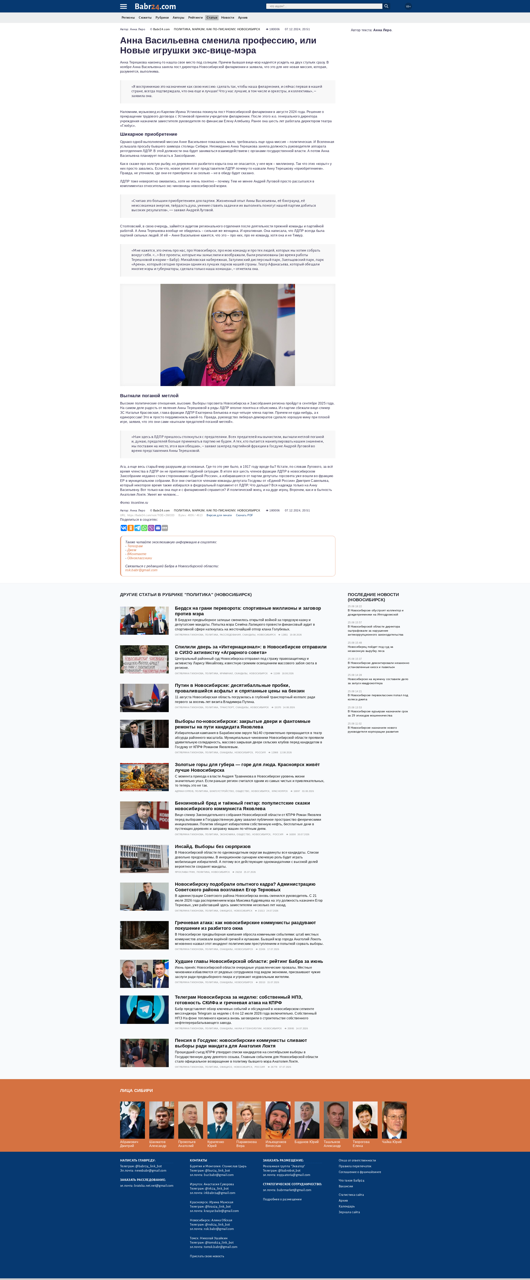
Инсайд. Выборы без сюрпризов (213, 846)
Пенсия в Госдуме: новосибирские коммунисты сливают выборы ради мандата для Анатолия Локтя (241, 1043)
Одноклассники (139, 558)
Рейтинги (195, 17)
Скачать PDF (244, 515)
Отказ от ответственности (357, 1160)
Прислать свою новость (207, 1256)
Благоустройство (222, 791)
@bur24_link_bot (217, 1170)
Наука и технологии (248, 1028)
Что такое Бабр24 (351, 1180)
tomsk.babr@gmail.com (220, 1247)
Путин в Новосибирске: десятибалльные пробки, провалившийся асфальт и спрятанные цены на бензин (240, 688)
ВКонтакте (137, 554)
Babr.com (155, 6)
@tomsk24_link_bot (219, 1242)
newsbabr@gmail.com (150, 1170)
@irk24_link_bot (217, 1188)
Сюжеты (145, 17)
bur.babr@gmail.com (219, 1175)
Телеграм (135, 546)
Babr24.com (161, 29)
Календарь (347, 1206)
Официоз (226, 910)
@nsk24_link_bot (217, 1224)
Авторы (178, 17)
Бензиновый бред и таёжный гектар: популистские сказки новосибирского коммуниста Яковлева (242, 805)
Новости (227, 17)
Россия (260, 752)
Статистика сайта (351, 1194)
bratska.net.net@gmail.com (153, 1185)
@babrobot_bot (289, 1170)
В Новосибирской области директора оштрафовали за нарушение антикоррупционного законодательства (375, 630)
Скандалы (248, 634)
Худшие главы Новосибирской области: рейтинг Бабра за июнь (249, 961)
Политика (182, 29)
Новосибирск (248, 29)
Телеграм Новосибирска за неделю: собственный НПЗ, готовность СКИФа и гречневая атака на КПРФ (239, 999)
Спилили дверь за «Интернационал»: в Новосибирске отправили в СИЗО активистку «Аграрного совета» (251, 649)
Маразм (198, 29)
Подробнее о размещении (282, 1199)
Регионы (128, 17)
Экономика (227, 834)
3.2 (145, 1271)
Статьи (212, 17)
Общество (242, 791)
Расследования (230, 634)
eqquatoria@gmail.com (293, 1175)
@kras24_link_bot (218, 1206)
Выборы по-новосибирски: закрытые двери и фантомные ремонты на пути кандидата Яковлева (242, 724)
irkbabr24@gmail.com (219, 1193)
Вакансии (346, 1186)
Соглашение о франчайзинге (360, 1172)
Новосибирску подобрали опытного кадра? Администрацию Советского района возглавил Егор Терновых (245, 887)
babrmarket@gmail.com (294, 1190)
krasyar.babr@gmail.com (221, 1211)
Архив (243, 17)
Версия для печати (219, 515)
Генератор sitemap (214, 1271)
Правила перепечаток (355, 1166)
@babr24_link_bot (148, 1166)
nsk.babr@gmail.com (141, 570)
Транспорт (227, 707)
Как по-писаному (220, 29)
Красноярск (280, 791)
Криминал (226, 673)
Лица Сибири (136, 1090)
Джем (131, 550)
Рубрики (162, 17)
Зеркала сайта (349, 1212)
